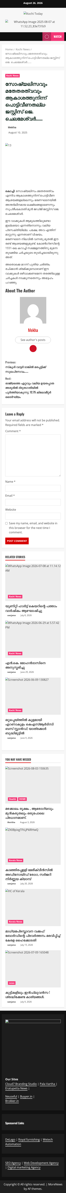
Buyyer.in (26, 1096)
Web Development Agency (41, 1163)
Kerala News (15, 860)
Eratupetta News (16, 1088)
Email (10, 496)
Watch (58, 36)
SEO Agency (13, 1163)
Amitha (11, 822)
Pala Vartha (48, 1084)
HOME (22, 799)
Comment (13, 431)
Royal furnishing (29, 1139)
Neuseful (11, 1096)
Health (12, 799)
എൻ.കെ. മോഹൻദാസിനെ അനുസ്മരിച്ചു (25, 664)
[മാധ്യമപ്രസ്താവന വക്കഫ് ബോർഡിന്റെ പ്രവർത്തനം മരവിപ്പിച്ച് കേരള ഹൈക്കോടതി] (33, 907)
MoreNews (55, 1184)
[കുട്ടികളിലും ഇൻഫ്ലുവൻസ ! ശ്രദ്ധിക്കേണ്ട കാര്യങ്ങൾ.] (33, 968)
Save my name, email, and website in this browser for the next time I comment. (33, 527)
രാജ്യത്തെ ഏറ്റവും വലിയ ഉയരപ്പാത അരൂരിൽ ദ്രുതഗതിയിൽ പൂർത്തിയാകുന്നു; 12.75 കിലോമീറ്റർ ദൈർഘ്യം (29, 387)
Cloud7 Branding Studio (21, 1084)
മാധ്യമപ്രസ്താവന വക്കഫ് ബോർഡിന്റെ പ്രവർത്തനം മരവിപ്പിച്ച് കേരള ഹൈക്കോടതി (32, 935)
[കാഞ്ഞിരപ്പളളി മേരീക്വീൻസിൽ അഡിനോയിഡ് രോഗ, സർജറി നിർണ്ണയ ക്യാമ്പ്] (33, 846)
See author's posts (33, 340)
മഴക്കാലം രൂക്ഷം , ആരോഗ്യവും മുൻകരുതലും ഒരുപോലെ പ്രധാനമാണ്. (29, 812)
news (11, 982)
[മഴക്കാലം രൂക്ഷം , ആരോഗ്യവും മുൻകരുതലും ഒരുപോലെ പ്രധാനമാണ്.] (33, 785)
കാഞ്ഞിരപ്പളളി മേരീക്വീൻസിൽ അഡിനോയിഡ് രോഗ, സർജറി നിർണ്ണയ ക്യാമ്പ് (29, 874)
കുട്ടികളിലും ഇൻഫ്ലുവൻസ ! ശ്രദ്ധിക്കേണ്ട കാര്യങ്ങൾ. (27, 994)
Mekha (12, 127)
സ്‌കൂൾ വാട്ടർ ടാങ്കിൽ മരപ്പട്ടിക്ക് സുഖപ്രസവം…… (25, 366)
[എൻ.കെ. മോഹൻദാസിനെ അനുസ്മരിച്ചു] (33, 639)
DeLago (10, 1139)
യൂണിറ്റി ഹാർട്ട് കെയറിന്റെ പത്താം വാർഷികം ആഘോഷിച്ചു (31, 608)
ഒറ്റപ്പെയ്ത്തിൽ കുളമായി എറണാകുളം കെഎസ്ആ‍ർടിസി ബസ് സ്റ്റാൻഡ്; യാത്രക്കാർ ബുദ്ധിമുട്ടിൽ (29, 726)
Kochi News (12, 75)
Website (10, 510)
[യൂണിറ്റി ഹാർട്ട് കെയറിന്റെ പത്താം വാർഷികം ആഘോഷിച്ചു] (33, 582)
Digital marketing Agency (24, 1167)
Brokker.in (12, 1101)
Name (10, 482)
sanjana (11, 615)
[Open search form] (38, 36)
